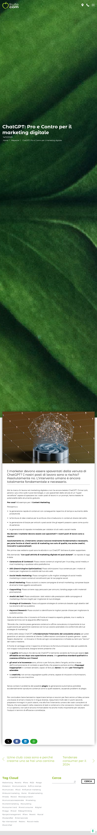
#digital (38, 807)
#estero (22, 821)
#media (5, 797)
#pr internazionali (9, 821)
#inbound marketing (11, 793)
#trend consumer (26, 807)
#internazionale (21, 818)
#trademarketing (35, 793)
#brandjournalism (25, 797)
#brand (14, 797)
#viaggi (5, 811)
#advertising (7, 783)
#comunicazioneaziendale (13, 800)
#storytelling (26, 804)
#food (17, 790)
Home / (6, 140)
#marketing (31, 800)
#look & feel (7, 825)
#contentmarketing (10, 804)
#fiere (25, 814)
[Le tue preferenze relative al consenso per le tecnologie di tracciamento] (93, 831)
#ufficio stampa (34, 786)
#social (40, 814)
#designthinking (25, 811)
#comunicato (8, 790)
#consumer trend (9, 807)
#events (18, 783)
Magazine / (16, 140)
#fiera (25, 783)
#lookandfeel (7, 818)
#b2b (32, 783)
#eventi (32, 814)
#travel (13, 811)
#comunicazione (19, 786)
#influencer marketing (31, 790)
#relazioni (6, 786)
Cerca (88, 781)
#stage (39, 783)
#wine (23, 793)
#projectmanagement (11, 814)
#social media (33, 821)
